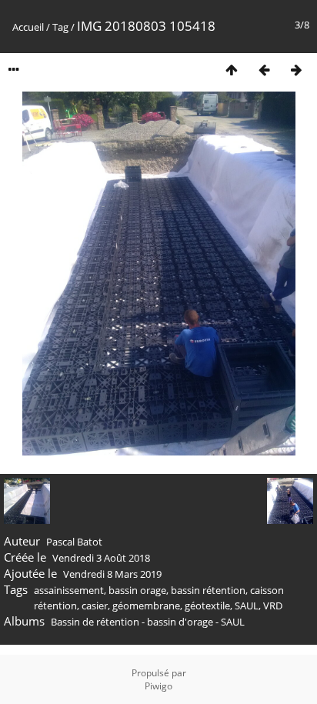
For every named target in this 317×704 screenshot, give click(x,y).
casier (95, 605)
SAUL (247, 605)
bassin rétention (208, 590)
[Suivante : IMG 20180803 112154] (296, 69)
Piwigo (158, 685)
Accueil (28, 27)
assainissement (69, 590)
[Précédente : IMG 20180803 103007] (264, 69)
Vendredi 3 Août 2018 (101, 558)
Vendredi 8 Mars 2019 (112, 574)
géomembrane (146, 605)
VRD (272, 605)
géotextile (207, 605)
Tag (60, 27)
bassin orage (137, 590)
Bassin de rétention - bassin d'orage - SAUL (148, 622)
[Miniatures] (231, 69)
